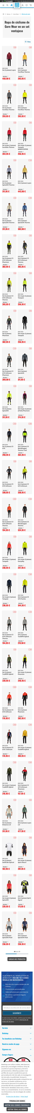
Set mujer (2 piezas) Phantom (24, 673)
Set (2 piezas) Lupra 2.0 (24, 824)
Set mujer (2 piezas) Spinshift (9, 899)
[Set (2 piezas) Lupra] (9, 59)
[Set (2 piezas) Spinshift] (25, 360)
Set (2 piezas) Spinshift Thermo (8, 184)
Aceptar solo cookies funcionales (17, 1105)
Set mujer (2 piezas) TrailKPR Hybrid (24, 748)
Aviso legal (24, 1096)
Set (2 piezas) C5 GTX (7, 447)
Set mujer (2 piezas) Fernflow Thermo (9, 146)
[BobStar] (11, 5)
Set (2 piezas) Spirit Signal (24, 899)
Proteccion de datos (12, 1096)
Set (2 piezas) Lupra (9, 70)
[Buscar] (7, 5)
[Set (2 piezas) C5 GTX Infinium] (9, 473)
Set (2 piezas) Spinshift (22, 372)
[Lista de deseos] (27, 5)
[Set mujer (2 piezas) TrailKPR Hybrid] (25, 736)
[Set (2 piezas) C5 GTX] (9, 435)
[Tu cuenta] (23, 5)
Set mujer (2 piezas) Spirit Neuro (24, 861)
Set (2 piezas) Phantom (6, 334)
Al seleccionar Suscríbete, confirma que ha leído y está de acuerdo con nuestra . (16, 1019)
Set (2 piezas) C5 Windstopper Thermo (23, 524)
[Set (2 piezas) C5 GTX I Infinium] (9, 736)
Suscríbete (17, 1013)
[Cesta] (31, 5)
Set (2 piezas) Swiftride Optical (8, 861)
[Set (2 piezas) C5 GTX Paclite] (25, 586)
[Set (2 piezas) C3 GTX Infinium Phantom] (9, 247)
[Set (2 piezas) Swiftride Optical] (9, 849)
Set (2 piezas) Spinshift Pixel (7, 937)
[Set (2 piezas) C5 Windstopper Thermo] (25, 511)
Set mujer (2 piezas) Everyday (24, 560)
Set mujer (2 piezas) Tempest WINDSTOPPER (24, 147)
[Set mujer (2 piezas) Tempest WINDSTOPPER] (25, 134)
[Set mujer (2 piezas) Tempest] (25, 285)
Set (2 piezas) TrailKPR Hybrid (23, 636)
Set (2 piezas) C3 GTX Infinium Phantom (7, 260)
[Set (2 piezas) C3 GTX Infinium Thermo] (25, 247)
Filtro (29, 41)
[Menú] (3, 5)
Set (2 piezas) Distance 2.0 (6, 824)
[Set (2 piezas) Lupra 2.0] (25, 812)
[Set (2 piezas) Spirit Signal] (25, 887)
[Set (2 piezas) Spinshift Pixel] (9, 925)
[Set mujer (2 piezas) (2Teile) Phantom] (25, 398)
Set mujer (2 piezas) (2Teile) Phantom (24, 410)
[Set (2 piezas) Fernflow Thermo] (25, 59)
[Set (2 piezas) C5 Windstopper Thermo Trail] (25, 435)
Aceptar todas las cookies (17, 1109)
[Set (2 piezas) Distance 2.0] (9, 812)
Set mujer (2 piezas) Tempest (24, 297)
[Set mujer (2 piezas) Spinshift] (9, 887)
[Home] (3, 14)
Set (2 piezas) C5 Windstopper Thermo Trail (23, 448)
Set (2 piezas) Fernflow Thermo (24, 71)
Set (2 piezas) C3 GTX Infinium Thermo (23, 260)
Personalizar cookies (17, 1101)
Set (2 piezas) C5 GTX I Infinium (7, 748)
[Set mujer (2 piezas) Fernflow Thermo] (9, 134)
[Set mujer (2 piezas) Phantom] (25, 661)
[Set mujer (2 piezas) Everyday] (25, 548)
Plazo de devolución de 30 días (21, 1)
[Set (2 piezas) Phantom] (9, 323)
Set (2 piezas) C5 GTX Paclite (23, 598)
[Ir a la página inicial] (17, 5)
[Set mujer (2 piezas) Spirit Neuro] (25, 849)
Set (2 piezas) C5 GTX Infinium (7, 485)
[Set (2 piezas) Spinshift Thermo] (9, 172)
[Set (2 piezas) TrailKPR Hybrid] (25, 624)
